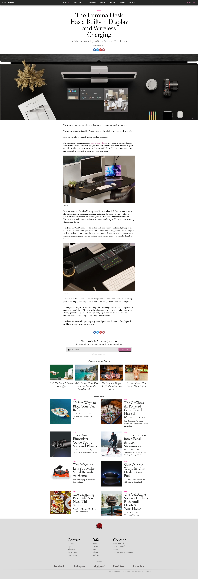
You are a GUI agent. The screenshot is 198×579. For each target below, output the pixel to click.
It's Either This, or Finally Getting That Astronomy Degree (85, 451)
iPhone (95, 552)
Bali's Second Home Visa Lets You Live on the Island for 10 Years (86, 386)
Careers (95, 546)
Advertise (71, 549)
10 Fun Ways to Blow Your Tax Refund (84, 406)
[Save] (103, 49)
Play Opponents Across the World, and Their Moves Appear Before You (136, 423)
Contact (71, 543)
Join (94, 549)
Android (96, 555)
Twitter (118, 566)
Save (100, 49)
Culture (112, 2)
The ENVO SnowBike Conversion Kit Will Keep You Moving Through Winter (135, 452)
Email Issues (72, 552)
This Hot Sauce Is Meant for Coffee (61, 385)
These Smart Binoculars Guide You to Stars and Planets (85, 441)
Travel (102, 2)
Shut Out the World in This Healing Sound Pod (135, 470)
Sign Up (187, 2)
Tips (69, 546)
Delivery (132, 2)
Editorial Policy (126, 571)
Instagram (79, 566)
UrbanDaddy (9, 2)
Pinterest (99, 566)
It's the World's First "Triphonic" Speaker (131, 514)
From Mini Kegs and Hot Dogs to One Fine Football (84, 510)
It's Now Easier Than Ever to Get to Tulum (136, 385)
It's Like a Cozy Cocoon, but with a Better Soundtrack (134, 480)
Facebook (59, 566)
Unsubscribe (72, 555)
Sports (122, 2)
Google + (138, 566)
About (95, 543)
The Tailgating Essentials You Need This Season (83, 500)
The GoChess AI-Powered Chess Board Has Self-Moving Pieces (134, 410)
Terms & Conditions (137, 571)
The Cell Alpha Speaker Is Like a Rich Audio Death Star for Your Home (136, 501)
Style (91, 2)
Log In (194, 2)
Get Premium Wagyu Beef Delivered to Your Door (111, 386)
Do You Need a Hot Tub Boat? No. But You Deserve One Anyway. (84, 416)
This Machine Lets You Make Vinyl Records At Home (83, 470)
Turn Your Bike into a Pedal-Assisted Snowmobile (135, 441)
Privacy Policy (148, 571)
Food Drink (78, 2)
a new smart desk (98, 143)
